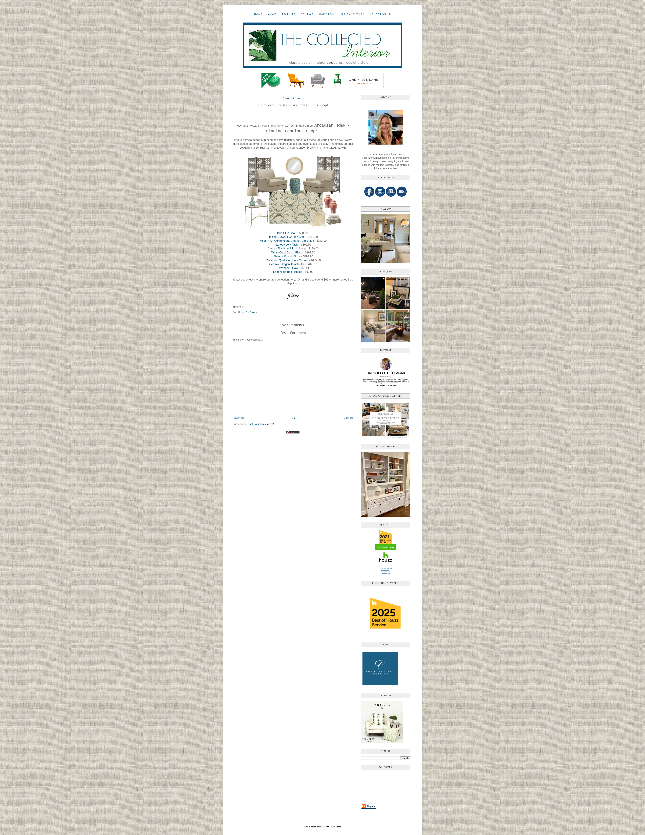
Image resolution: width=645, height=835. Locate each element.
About (272, 14)
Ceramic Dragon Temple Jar (287, 264)
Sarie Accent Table (287, 244)
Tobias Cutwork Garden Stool (287, 236)
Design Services (352, 14)
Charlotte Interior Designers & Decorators (385, 570)
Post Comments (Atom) (261, 424)
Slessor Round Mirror (287, 256)
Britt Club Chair (286, 232)
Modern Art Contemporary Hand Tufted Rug (287, 240)
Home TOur (327, 14)
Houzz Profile (380, 14)
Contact (307, 14)
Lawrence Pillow (288, 267)
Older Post (348, 418)
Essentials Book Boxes (287, 271)
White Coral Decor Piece (286, 252)
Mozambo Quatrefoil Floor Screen (287, 260)
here (292, 279)
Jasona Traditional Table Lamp (287, 248)
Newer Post (238, 418)
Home (258, 14)
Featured (289, 14)
